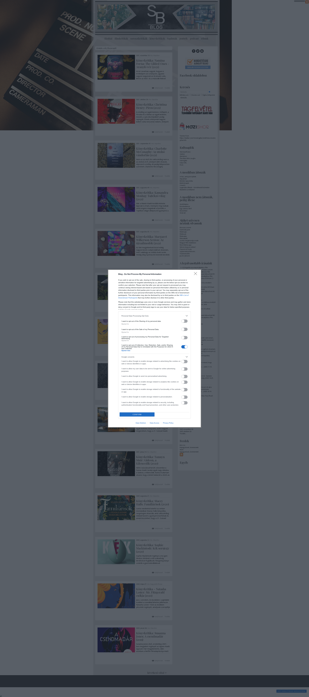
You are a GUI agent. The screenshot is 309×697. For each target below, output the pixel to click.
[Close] (196, 274)
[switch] (184, 321)
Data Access (154, 423)
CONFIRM (137, 414)
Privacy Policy (168, 423)
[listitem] (154, 316)
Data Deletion (141, 423)
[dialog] (154, 348)
